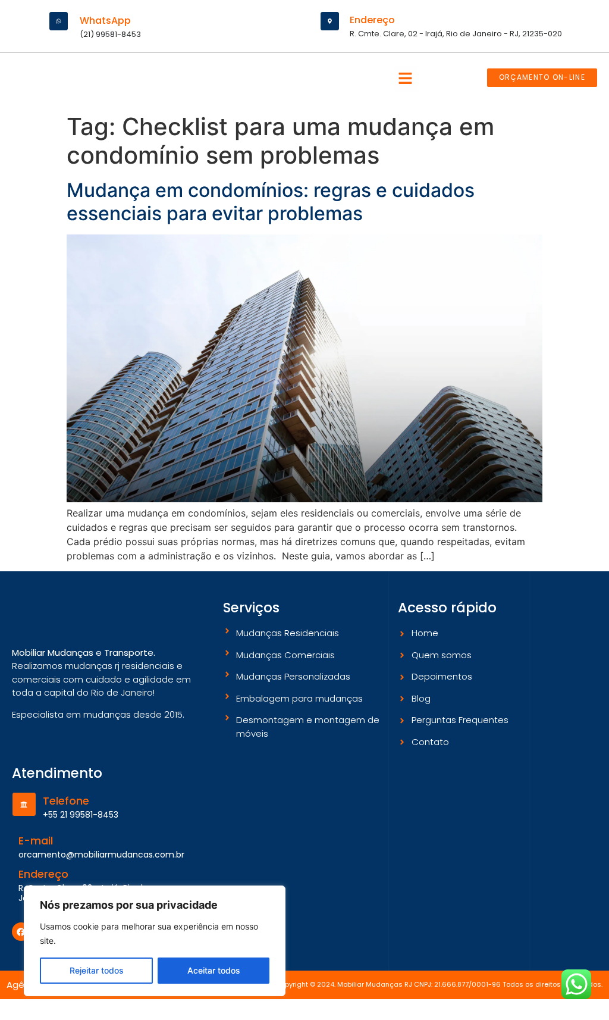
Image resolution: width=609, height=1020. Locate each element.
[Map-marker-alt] (330, 21)
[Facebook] (21, 931)
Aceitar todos (213, 970)
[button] (405, 79)
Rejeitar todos (97, 970)
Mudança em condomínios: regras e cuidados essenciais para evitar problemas (271, 201)
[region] (154, 941)
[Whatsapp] (58, 21)
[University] (24, 804)
